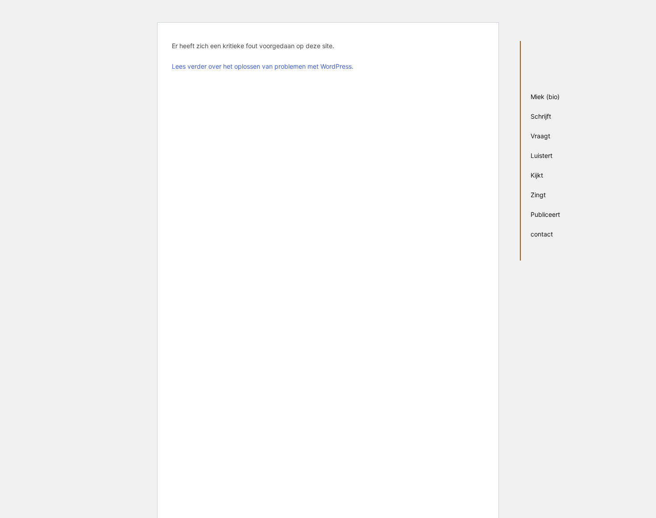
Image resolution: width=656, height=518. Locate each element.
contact (542, 234)
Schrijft (541, 116)
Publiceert (545, 214)
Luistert (541, 155)
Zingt (538, 195)
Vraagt (540, 136)
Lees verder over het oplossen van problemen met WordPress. (262, 66)
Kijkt (537, 175)
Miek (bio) (545, 96)
